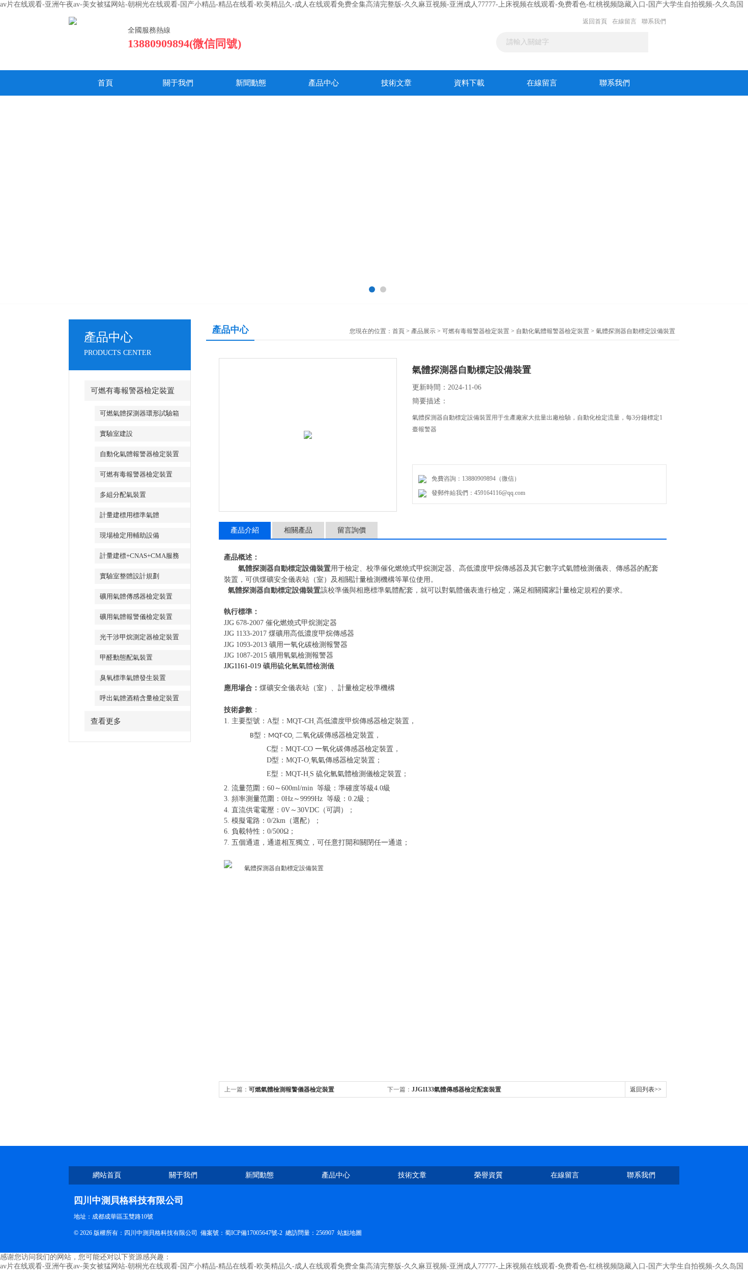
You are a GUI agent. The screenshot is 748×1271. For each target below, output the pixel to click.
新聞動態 (251, 83)
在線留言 (624, 21)
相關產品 (298, 530)
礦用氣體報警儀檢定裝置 (136, 616)
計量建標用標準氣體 (129, 515)
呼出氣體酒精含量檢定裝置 (139, 698)
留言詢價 (351, 530)
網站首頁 (107, 1175)
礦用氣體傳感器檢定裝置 (136, 596)
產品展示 (423, 331)
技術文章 (396, 83)
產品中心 (323, 83)
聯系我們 (654, 21)
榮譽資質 (488, 1175)
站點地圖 (349, 1232)
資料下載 (469, 83)
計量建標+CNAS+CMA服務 (139, 555)
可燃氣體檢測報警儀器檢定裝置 (291, 1089)
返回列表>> (645, 1089)
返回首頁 (595, 21)
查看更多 (106, 721)
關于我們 (178, 83)
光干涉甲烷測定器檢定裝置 (139, 637)
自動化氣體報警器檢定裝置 (139, 454)
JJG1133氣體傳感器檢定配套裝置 (456, 1089)
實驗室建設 (116, 433)
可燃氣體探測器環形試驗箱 (139, 413)
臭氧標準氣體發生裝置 (133, 678)
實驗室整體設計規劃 (129, 576)
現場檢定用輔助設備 (129, 535)
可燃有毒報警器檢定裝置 (133, 391)
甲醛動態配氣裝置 (126, 657)
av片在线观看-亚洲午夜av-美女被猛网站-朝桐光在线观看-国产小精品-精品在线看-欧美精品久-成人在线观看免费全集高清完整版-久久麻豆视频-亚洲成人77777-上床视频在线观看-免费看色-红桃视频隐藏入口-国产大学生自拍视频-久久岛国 (371, 4)
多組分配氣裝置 (123, 494)
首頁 (105, 83)
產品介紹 (245, 530)
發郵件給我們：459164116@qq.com (476, 492)
